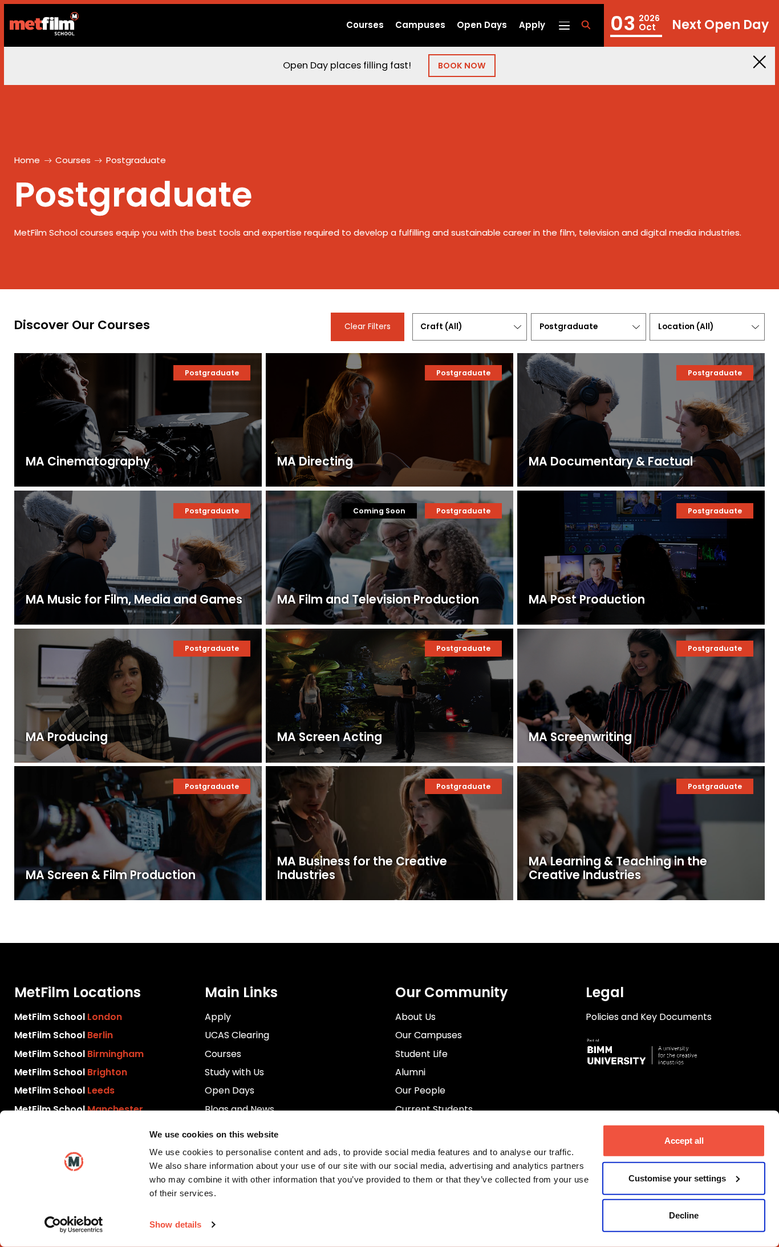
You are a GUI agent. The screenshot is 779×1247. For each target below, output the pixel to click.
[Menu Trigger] (564, 25)
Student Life (421, 1053)
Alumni (410, 1072)
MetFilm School (68, 1016)
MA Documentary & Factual (611, 461)
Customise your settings (677, 1178)
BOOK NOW (462, 65)
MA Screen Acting (329, 737)
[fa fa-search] (586, 25)
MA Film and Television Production (378, 600)
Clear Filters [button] (367, 326)
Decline (684, 1215)
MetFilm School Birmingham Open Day (689, 25)
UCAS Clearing (237, 1035)
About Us (415, 1016)
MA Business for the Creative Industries (362, 868)
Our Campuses (428, 1035)
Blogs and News (239, 1109)
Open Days (482, 25)
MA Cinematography (88, 461)
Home (27, 160)
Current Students (434, 1109)
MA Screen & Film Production (111, 875)
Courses (365, 25)
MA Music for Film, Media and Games (134, 600)
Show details (175, 1224)
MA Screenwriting (580, 737)
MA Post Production (587, 600)
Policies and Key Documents (649, 1016)
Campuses (420, 25)
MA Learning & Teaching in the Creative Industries (618, 868)
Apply (532, 25)
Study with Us (234, 1072)
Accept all (684, 1140)
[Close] (759, 61)
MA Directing (315, 461)
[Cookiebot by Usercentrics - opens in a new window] (74, 1224)
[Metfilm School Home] (41, 25)
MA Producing (67, 737)
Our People (420, 1090)
